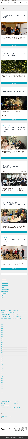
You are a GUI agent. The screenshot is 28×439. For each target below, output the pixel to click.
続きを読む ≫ (14, 45)
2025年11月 (2, 334)
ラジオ (18, 2)
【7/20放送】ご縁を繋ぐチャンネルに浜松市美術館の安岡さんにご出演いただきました (11, 316)
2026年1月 (2, 330)
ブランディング (4, 279)
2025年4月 (2, 348)
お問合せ (26, 2)
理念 (20, 2)
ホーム (9, 2)
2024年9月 (2, 362)
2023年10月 (2, 382)
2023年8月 (2, 386)
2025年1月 (2, 354)
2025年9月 (2, 338)
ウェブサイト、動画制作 (5, 283)
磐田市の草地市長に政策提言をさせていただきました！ (7, 416)
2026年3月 (2, 326)
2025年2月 (2, 352)
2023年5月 (2, 392)
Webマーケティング (4, 281)
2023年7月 (2, 388)
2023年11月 (2, 380)
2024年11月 (2, 358)
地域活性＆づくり (3, 295)
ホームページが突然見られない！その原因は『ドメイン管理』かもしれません (10, 310)
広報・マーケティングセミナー (5, 289)
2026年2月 (2, 328)
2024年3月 (2, 372)
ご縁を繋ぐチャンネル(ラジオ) (4, 291)
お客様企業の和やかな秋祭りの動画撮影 (13, 91)
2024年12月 (2, 356)
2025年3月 (2, 350)
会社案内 (23, 2)
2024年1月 (2, 376)
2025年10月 (2, 336)
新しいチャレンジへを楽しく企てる (5, 405)
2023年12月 (2, 378)
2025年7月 (2, 342)
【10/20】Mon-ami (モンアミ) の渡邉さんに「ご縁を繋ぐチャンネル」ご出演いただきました (14, 129)
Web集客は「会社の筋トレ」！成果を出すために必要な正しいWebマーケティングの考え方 (11, 318)
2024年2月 (2, 374)
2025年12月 (2, 332)
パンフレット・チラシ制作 (5, 285)
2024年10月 (2, 360)
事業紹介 (15, 2)
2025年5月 (2, 346)
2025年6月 (2, 344)
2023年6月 (2, 390)
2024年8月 (2, 364)
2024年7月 (2, 366)
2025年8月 (2, 340)
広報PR (3, 287)
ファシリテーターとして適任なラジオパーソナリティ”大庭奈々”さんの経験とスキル (10, 407)
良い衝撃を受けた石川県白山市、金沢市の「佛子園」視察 (7, 312)
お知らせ (11, 2)
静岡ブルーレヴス (4, 300)
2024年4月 (2, 370)
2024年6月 (2, 368)
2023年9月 (2, 384)
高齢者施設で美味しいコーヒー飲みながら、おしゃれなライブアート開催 (9, 403)
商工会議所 (3, 302)
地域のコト (2, 297)
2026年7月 (2, 324)
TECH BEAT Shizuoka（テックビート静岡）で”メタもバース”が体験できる (9, 314)
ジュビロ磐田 (3, 298)
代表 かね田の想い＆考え (4, 293)
